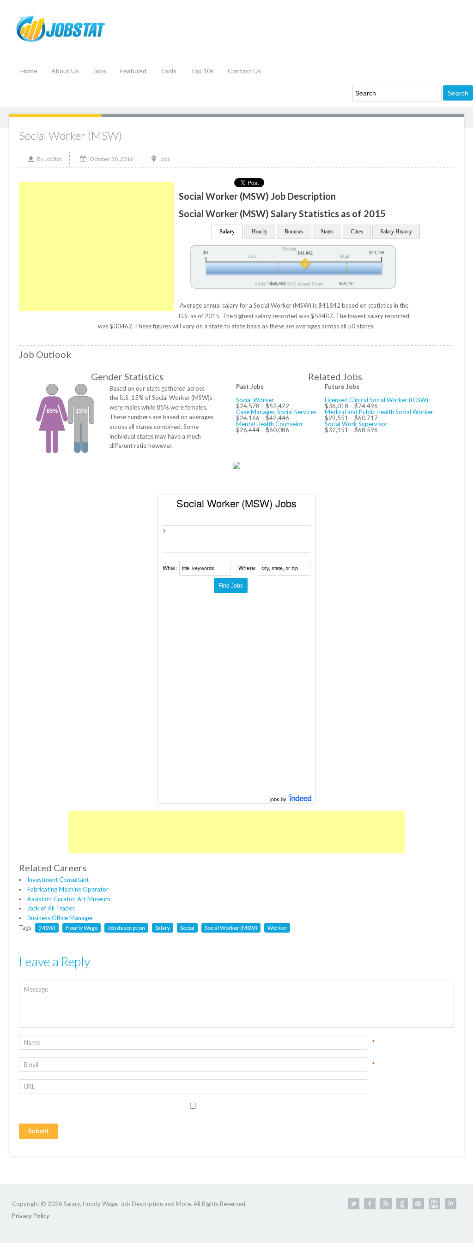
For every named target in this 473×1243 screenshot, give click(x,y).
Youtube (434, 1203)
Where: (247, 567)
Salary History (396, 231)
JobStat (52, 159)
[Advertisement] (96, 246)
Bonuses (294, 231)
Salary (227, 231)
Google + (402, 1203)
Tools (168, 71)
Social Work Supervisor (356, 424)
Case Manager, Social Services (276, 412)
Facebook (370, 1203)
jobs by (279, 799)
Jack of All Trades (51, 908)
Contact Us (244, 71)
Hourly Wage (81, 927)
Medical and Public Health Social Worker (379, 412)
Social (187, 927)
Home (28, 71)
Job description (126, 927)
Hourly (259, 231)
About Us (65, 71)
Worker (277, 927)
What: (170, 567)
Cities (357, 231)
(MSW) (46, 927)
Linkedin (450, 1203)
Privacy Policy (30, 1215)
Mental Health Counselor (269, 424)
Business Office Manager (60, 918)
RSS (386, 1203)
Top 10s (202, 71)
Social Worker (255, 400)
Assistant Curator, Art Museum (68, 899)
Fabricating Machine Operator (68, 889)
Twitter (353, 1203)
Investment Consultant (58, 879)
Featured (133, 71)
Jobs (99, 71)
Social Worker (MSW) (70, 135)
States (327, 231)
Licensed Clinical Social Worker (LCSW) (376, 400)
